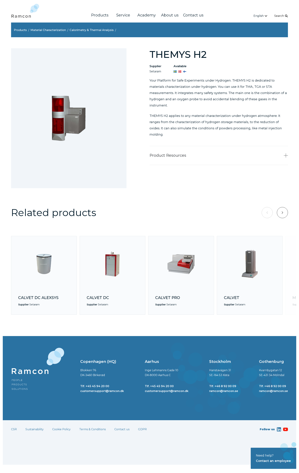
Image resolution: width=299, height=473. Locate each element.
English (258, 15)
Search (279, 15)
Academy (146, 15)
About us (170, 15)
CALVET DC (98, 297)
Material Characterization (48, 30)
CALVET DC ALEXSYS (38, 297)
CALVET (231, 297)
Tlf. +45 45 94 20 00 (94, 386)
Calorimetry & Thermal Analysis (92, 30)
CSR (14, 429)
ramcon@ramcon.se (223, 391)
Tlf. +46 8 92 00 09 (222, 386)
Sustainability (34, 429)
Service (123, 15)
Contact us (193, 15)
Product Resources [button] (168, 155)
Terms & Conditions (92, 429)
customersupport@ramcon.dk (102, 391)
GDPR (142, 429)
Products (99, 15)
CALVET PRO (167, 297)
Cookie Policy (61, 429)
